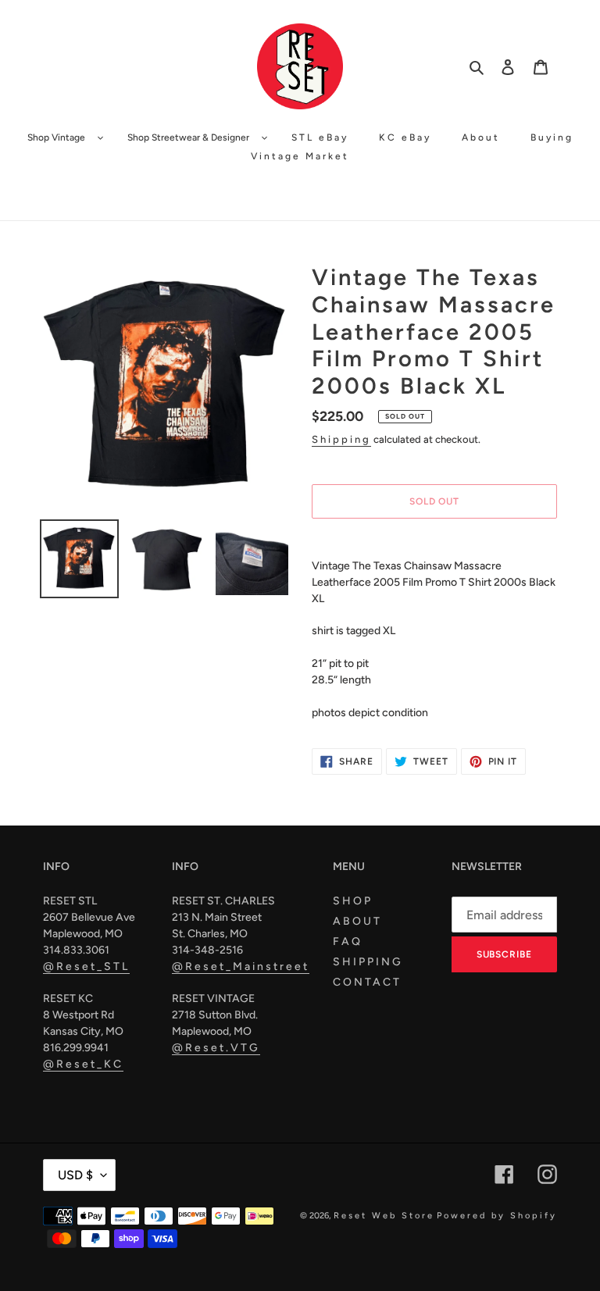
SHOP (353, 901)
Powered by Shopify (497, 1216)
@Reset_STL (86, 966)
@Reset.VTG (216, 1047)
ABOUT (357, 921)
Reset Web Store (384, 1216)
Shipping (341, 439)
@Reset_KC (83, 1064)
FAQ (347, 941)
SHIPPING (368, 961)
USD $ (75, 1175)
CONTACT (367, 982)
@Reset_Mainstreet (240, 966)
